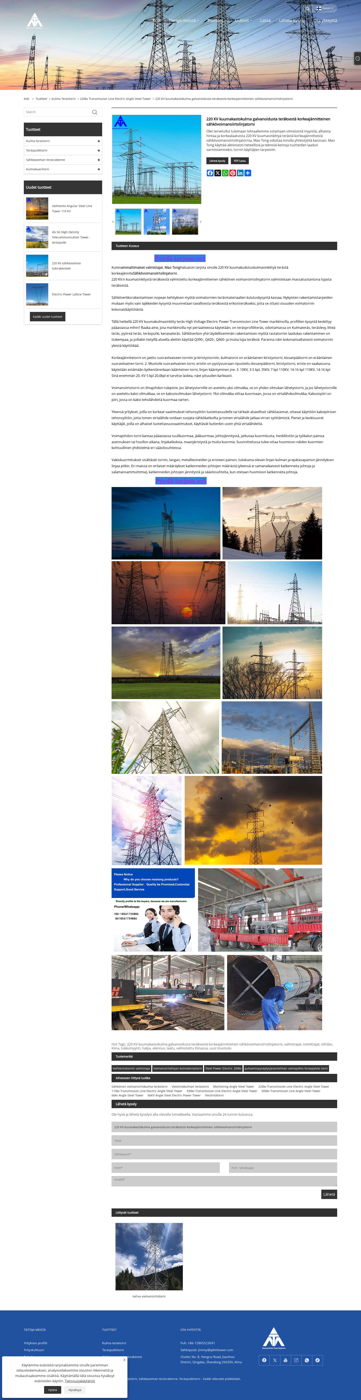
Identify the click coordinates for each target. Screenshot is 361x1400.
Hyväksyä (75, 1390)
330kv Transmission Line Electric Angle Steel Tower (222, 1091)
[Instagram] (296, 1360)
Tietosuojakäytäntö (80, 1381)
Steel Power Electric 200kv (223, 1068)
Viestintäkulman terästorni (190, 1086)
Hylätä (52, 1390)
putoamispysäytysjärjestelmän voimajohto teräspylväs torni (286, 1068)
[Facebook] (264, 1360)
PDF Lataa (240, 161)
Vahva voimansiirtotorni (149, 1296)
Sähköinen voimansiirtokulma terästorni (140, 1086)
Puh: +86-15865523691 (197, 1343)
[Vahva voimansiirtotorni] (149, 1255)
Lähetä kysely (217, 161)
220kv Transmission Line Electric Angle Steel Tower (115, 99)
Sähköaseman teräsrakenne (45, 160)
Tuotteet (41, 99)
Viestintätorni (214, 1095)
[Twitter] (274, 1360)
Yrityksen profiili (35, 1343)
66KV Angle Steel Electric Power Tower (174, 1095)
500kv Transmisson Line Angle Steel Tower (291, 1091)
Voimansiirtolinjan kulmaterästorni (177, 1068)
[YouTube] (285, 1360)
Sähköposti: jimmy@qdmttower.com (206, 1350)
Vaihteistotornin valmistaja (131, 1068)
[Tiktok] (317, 1360)
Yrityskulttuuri (34, 1350)
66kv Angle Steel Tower (128, 1095)
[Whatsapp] (306, 1360)
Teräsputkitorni (36, 150)
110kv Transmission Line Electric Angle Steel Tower (147, 1091)
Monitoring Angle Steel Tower (233, 1086)
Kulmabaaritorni (37, 169)
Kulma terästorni (64, 99)
